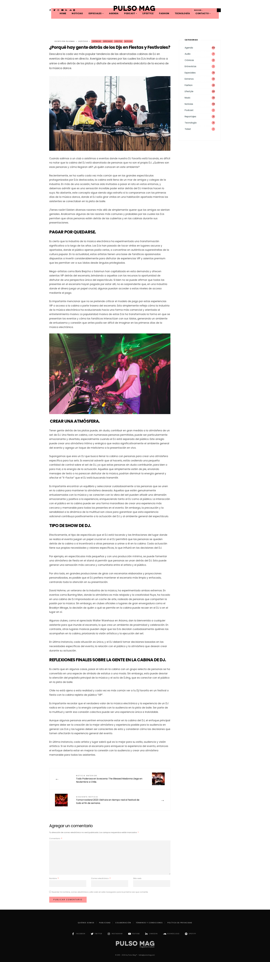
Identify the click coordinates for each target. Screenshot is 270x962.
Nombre (54, 878)
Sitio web (137, 878)
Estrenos (189, 78)
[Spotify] (74, 10)
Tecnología (190, 122)
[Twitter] (54, 10)
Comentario (55, 838)
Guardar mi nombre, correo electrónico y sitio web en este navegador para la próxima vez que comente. (100, 892)
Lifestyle (118, 41)
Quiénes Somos (86, 923)
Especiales (107, 41)
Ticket (188, 129)
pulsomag (70, 41)
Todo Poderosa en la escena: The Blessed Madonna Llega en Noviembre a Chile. (109, 778)
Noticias (128, 41)
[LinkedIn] (66, 10)
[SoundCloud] (70, 10)
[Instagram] (58, 10)
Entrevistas (190, 66)
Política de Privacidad (179, 923)
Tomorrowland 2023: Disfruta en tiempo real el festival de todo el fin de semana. (107, 800)
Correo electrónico (101, 878)
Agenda (189, 47)
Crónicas (96, 41)
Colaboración (123, 923)
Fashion (189, 85)
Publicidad (105, 923)
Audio (188, 53)
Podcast (189, 110)
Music (187, 97)
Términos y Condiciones (149, 923)
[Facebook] (50, 10)
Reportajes (190, 116)
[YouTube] (62, 10)
